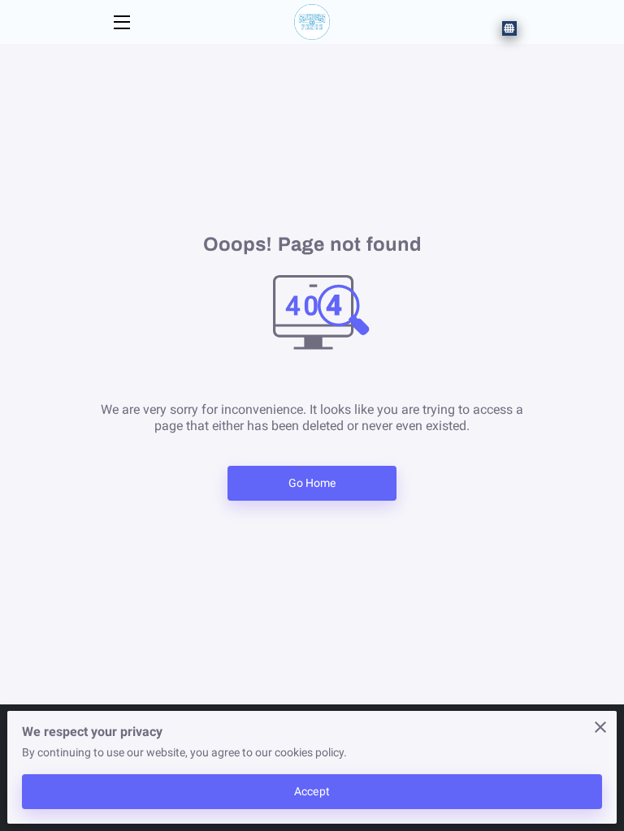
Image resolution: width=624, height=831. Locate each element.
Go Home (312, 482)
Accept (312, 791)
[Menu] (120, 22)
